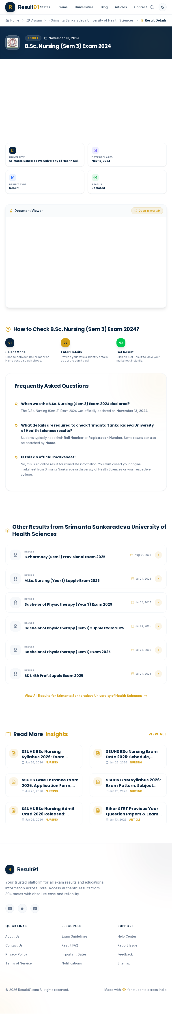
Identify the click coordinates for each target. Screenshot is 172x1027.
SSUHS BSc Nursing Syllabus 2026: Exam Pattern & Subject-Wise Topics (47, 760)
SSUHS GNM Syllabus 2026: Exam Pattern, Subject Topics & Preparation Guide (133, 788)
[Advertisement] (86, 97)
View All (157, 734)
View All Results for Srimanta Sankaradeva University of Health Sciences (83, 696)
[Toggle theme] (163, 7)
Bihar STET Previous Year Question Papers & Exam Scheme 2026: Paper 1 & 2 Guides (132, 817)
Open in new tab (149, 210)
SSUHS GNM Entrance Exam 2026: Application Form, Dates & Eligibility (50, 785)
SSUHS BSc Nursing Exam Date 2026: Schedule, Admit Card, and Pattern (132, 757)
